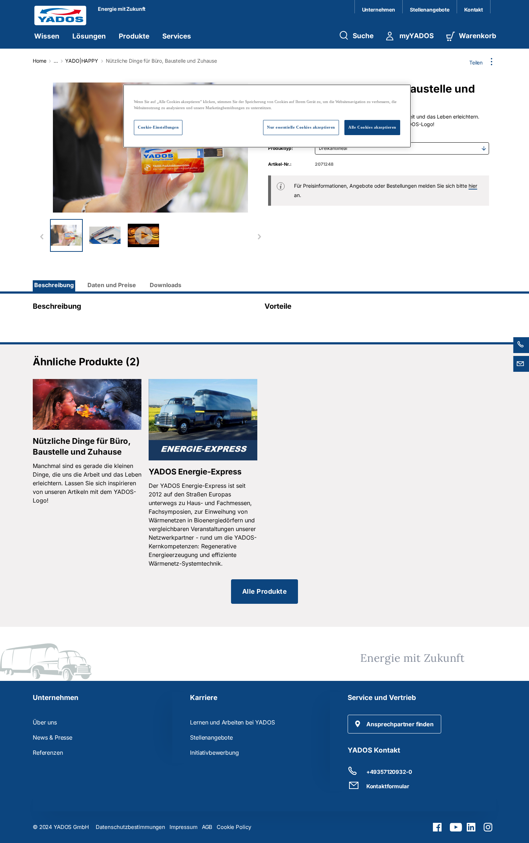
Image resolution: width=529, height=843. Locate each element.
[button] (394, 724)
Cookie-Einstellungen (158, 127)
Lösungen (89, 36)
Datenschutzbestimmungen (130, 827)
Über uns (45, 722)
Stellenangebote (429, 9)
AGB (207, 827)
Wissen (46, 36)
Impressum (183, 827)
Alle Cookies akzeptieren (372, 127)
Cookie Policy (234, 827)
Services (176, 36)
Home (39, 61)
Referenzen (48, 752)
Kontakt (473, 9)
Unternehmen (378, 9)
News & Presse (52, 737)
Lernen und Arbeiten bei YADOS (232, 722)
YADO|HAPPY (81, 61)
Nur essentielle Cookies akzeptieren (301, 127)
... (56, 61)
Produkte (134, 36)
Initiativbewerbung (214, 752)
